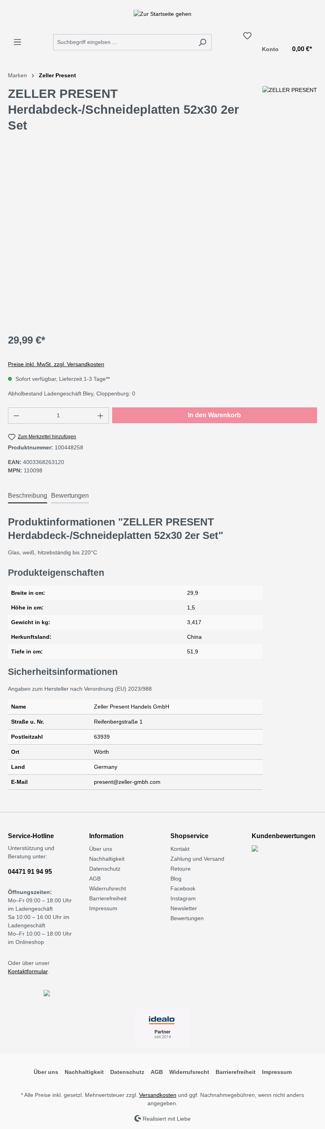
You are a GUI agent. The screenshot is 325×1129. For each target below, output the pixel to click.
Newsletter (183, 908)
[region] (162, 241)
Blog (176, 878)
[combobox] (123, 42)
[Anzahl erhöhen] (100, 415)
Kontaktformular (28, 971)
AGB (95, 878)
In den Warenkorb (214, 415)
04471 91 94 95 (30, 871)
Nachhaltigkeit (106, 859)
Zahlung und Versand (197, 859)
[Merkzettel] (247, 36)
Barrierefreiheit (107, 898)
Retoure (180, 868)
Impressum (103, 908)
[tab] (27, 496)
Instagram (183, 898)
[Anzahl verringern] (16, 415)
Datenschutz (104, 868)
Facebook (182, 888)
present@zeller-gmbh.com (127, 782)
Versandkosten (157, 1095)
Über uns (100, 849)
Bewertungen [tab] (70, 495)
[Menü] (17, 42)
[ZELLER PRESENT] (289, 113)
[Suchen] (202, 42)
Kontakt (179, 849)
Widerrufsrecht (107, 888)
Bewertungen (187, 918)
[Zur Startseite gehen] (162, 14)
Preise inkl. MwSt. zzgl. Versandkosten (56, 364)
